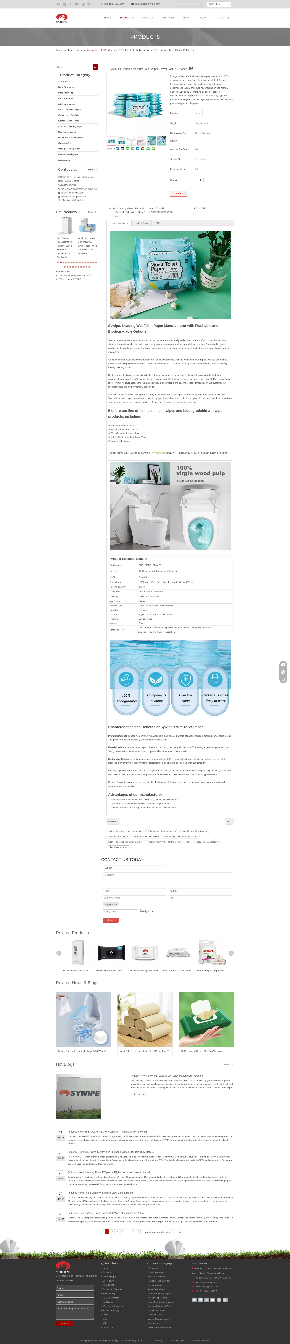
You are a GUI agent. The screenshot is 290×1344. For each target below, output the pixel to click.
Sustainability (109, 1293)
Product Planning (111, 1310)
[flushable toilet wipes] (170, 233)
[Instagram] (83, 4)
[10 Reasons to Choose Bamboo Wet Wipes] (206, 1019)
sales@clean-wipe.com (147, 4)
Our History (108, 1281)
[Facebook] (58, 4)
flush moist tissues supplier (163, 831)
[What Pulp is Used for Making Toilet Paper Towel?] (145, 1019)
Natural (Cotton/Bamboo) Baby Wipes (129, 437)
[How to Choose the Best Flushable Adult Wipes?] (83, 1019)
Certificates (108, 1302)
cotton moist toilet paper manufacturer (126, 831)
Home (105, 1268)
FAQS (105, 1314)
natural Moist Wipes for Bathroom (165, 842)
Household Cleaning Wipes (71, 137)
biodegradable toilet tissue (146, 836)
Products (107, 1272)
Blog (105, 1319)
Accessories (64, 160)
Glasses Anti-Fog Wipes (69, 115)
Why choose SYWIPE (70, 279)
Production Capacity (112, 1289)
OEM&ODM (108, 1285)
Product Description (119, 223)
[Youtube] (76, 4)
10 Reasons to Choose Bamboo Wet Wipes (202, 1051)
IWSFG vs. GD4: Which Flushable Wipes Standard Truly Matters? (120, 1152)
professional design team (133, 807)
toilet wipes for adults (118, 847)
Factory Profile (141, 223)
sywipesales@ (68, 196)
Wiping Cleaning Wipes (69, 148)
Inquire (178, 193)
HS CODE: (154, 212)
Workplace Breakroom (113, 1306)
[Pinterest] (89, 4)
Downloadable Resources (160, 1327)
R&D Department (111, 1298)
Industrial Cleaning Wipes (70, 126)
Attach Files (111, 904)
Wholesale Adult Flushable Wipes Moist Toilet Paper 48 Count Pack (111, 970)
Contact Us (108, 1327)
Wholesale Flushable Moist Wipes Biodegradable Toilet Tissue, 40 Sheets (78, 970)
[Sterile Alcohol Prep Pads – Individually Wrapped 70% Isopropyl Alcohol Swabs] (66, 224)
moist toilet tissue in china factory (202, 842)
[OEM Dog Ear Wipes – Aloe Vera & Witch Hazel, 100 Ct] (87, 225)
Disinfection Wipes (67, 132)
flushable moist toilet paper (194, 831)
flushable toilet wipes (195, 375)
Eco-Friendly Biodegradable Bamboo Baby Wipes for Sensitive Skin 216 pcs (212, 970)
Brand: (152, 208)
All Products (64, 81)
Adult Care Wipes (66, 104)
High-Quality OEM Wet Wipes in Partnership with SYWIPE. (116, 1131)
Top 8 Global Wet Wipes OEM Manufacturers (109, 1193)
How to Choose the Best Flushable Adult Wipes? (82, 1051)
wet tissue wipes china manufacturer (125, 842)
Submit (110, 920)
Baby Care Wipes (66, 87)
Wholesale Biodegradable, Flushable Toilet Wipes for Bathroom (145, 970)
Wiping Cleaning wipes (159, 1319)
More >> (92, 170)
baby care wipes (197, 770)
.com (83, 196)
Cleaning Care (65, 143)
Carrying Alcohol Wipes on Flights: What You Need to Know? (117, 1172)
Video (105, 1323)
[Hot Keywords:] (201, 4)
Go (180, 1232)
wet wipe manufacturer (137, 340)
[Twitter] (70, 4)
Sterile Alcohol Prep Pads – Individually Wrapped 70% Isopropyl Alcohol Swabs (66, 243)
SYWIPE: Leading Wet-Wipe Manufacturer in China (175, 1075)
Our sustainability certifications (75, 275)
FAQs (157, 223)
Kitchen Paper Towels (68, 121)
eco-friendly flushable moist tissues (181, 836)
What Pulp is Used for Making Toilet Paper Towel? (144, 1051)
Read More (140, 1094)
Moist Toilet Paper (66, 93)
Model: (112, 208)
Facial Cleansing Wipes (69, 109)
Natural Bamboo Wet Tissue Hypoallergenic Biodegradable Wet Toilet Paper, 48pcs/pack (178, 970)
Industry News (139, 1075)
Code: (193, 208)
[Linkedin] (64, 4)
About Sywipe (109, 1276)
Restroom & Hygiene (68, 154)
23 (133, 1231)
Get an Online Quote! (214, 452)
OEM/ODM (144, 627)
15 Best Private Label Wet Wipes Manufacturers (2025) (114, 1213)
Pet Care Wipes (65, 98)
